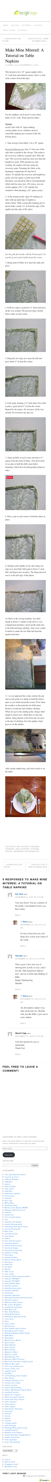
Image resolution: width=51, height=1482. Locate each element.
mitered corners (11, 1300)
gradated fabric (11, 1257)
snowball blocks (12, 1392)
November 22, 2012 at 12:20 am (30, 959)
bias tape (9, 1200)
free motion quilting (13, 1250)
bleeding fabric (11, 1205)
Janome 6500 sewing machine (17, 1276)
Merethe (19, 955)
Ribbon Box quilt (12, 1364)
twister (8, 1416)
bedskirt (8, 1198)
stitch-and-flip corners (14, 1399)
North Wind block (12, 1314)
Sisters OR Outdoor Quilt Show (18, 1390)
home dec (9, 1264)
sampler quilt (10, 1371)
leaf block (9, 1293)
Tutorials (23, 30)
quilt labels (10, 1342)
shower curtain (11, 1385)
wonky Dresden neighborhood (18, 1435)
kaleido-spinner (11, 1286)
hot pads (8, 1267)
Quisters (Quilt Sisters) (15, 1359)
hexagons (9, 1262)
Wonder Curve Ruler (13, 1432)
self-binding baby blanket (16, 1375)
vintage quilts (11, 1423)
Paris (7, 1321)
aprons (7, 1184)
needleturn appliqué (13, 1307)
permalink (34, 851)
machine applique (12, 1295)
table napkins (22, 849)
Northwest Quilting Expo (15, 1316)
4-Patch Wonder (11, 1179)
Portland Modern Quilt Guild (17, 1333)
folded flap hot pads (13, 1245)
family (7, 1238)
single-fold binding (13, 1387)
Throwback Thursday (14, 1409)
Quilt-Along (10, 1349)
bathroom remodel (12, 1193)
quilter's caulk (11, 1354)
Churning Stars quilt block (16, 1226)
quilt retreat (10, 1347)
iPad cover (9, 1271)
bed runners (10, 1196)
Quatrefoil (9, 1338)
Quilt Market (10, 1345)
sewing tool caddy (13, 1383)
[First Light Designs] (25, 12)
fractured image (11, 1248)
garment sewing (11, 1252)
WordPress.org (11, 1466)
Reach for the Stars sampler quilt (19, 1361)
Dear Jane (9, 1231)
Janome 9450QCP (12, 1281)
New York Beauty (12, 1312)
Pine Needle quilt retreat (15, 1328)
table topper (10, 1406)
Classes (38, 25)
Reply (18, 915)
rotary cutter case (12, 1368)
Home (5, 25)
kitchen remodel (12, 1290)
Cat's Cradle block (13, 1217)
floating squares (12, 1243)
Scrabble (8, 1373)
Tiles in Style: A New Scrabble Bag (37, 867)
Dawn (10, 65)
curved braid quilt (12, 1229)
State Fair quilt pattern (15, 1397)
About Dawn (9, 30)
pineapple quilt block (14, 1330)
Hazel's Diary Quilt (13, 1259)
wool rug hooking (12, 1442)
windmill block (11, 1430)
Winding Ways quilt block (16, 1428)
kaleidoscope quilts (13, 1288)
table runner (10, 1404)
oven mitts (9, 1319)
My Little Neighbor (13, 1304)
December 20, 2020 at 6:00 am (29, 1036)
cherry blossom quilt (14, 1224)
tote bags (9, 1411)
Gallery (15, 25)
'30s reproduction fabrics (15, 1174)
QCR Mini (9, 1335)
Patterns (26, 25)
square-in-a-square (13, 1394)
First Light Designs (14, 1473)
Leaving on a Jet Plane (13, 866)
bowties (8, 1212)
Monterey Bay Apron (14, 1302)
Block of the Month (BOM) (16, 1207)
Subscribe (9, 1155)
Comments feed (11, 1464)
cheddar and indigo (13, 1222)
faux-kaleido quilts (13, 1241)
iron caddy (9, 1274)
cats (6, 1219)
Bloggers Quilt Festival (15, 1210)
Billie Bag (9, 1203)
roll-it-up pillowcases (14, 1366)
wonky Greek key (12, 1437)
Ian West (19, 893)
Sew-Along (9, 1378)
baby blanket (10, 1186)
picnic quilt (10, 1323)
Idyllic (8, 1269)
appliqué (8, 1181)
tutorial (35, 849)
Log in (7, 1459)
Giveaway (9, 1255)
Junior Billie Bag (12, 1283)
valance (8, 1420)
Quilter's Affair (11, 1352)
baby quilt (9, 1188)
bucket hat (9, 1215)
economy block (11, 1233)
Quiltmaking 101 (12, 1357)
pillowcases (10, 1326)
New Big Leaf (10, 1309)
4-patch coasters (12, 1177)
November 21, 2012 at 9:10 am (29, 897)
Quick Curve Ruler (13, 1340)
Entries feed (10, 1462)
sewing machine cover (14, 1380)
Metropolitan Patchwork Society (19, 1297)
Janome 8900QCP (12, 1278)
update (8, 851)
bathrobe (8, 1191)
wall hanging (10, 1425)
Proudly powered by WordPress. (36, 1476)
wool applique (11, 1439)
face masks (9, 1236)
